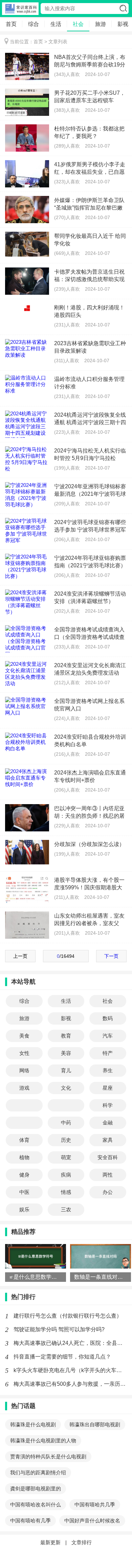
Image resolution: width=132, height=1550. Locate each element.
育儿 (66, 1070)
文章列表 (57, 41)
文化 (66, 1088)
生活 (55, 24)
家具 (108, 1140)
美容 (66, 1053)
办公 (108, 1192)
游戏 (24, 1088)
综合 (33, 24)
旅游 (100, 24)
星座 (108, 1088)
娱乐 (24, 1209)
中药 (66, 1122)
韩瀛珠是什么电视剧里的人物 (43, 1440)
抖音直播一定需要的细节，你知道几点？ (62, 1357)
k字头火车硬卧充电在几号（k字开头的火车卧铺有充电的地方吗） (70, 1370)
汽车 (108, 1036)
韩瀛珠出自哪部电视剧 (94, 1424)
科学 (108, 1105)
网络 (24, 1070)
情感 (66, 1192)
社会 (78, 24)
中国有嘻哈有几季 (30, 1520)
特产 (108, 1053)
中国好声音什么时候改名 (92, 1520)
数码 (108, 1018)
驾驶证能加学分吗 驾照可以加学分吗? (59, 1329)
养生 (108, 1070)
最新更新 (50, 1542)
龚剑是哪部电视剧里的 (35, 1488)
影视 (66, 1018)
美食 (24, 1036)
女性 (24, 1053)
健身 (24, 1175)
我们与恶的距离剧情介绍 (38, 1472)
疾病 (66, 1175)
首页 (11, 24)
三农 (66, 1209)
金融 (108, 1122)
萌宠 (66, 1157)
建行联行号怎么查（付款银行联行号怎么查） (68, 1316)
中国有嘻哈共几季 (94, 1504)
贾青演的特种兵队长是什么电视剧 (48, 1456)
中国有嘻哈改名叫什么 (35, 1504)
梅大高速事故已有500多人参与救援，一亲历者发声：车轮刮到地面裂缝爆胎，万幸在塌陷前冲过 (70, 1384)
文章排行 (81, 1542)
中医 (24, 1192)
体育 (24, 1140)
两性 (108, 1175)
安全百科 (107, 1157)
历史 (66, 1140)
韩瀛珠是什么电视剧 (33, 1424)
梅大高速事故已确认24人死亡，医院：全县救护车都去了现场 (70, 1343)
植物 (24, 1157)
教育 (66, 1036)
